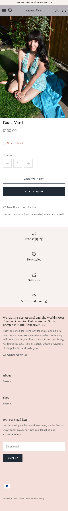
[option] (34, 67)
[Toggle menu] (4, 11)
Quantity (7, 155)
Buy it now (34, 192)
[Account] (56, 11)
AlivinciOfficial (15, 143)
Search (7, 381)
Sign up (13, 458)
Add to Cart (34, 179)
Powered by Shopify (35, 498)
